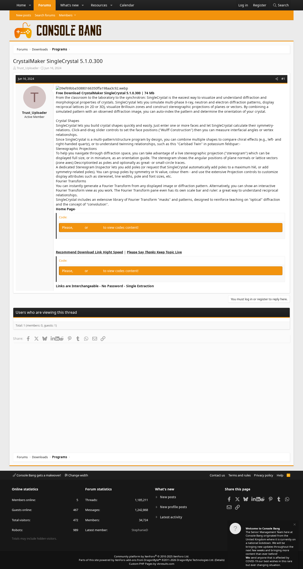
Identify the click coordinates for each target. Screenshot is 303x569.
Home (21, 5)
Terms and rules (239, 475)
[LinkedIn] (53, 338)
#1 (283, 79)
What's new (69, 5)
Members (65, 15)
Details (219, 560)
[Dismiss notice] (294, 525)
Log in (79, 227)
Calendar (127, 5)
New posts (23, 15)
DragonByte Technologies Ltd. (195, 560)
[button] (30, 5)
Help (280, 475)
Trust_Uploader (28, 68)
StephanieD (140, 530)
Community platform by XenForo (151, 556)
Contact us (217, 475)
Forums (44, 5)
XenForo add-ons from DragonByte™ (138, 560)
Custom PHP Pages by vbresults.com (151, 563)
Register (96, 227)
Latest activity (171, 517)
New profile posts (173, 507)
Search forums (45, 15)
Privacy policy (263, 475)
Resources (99, 5)
